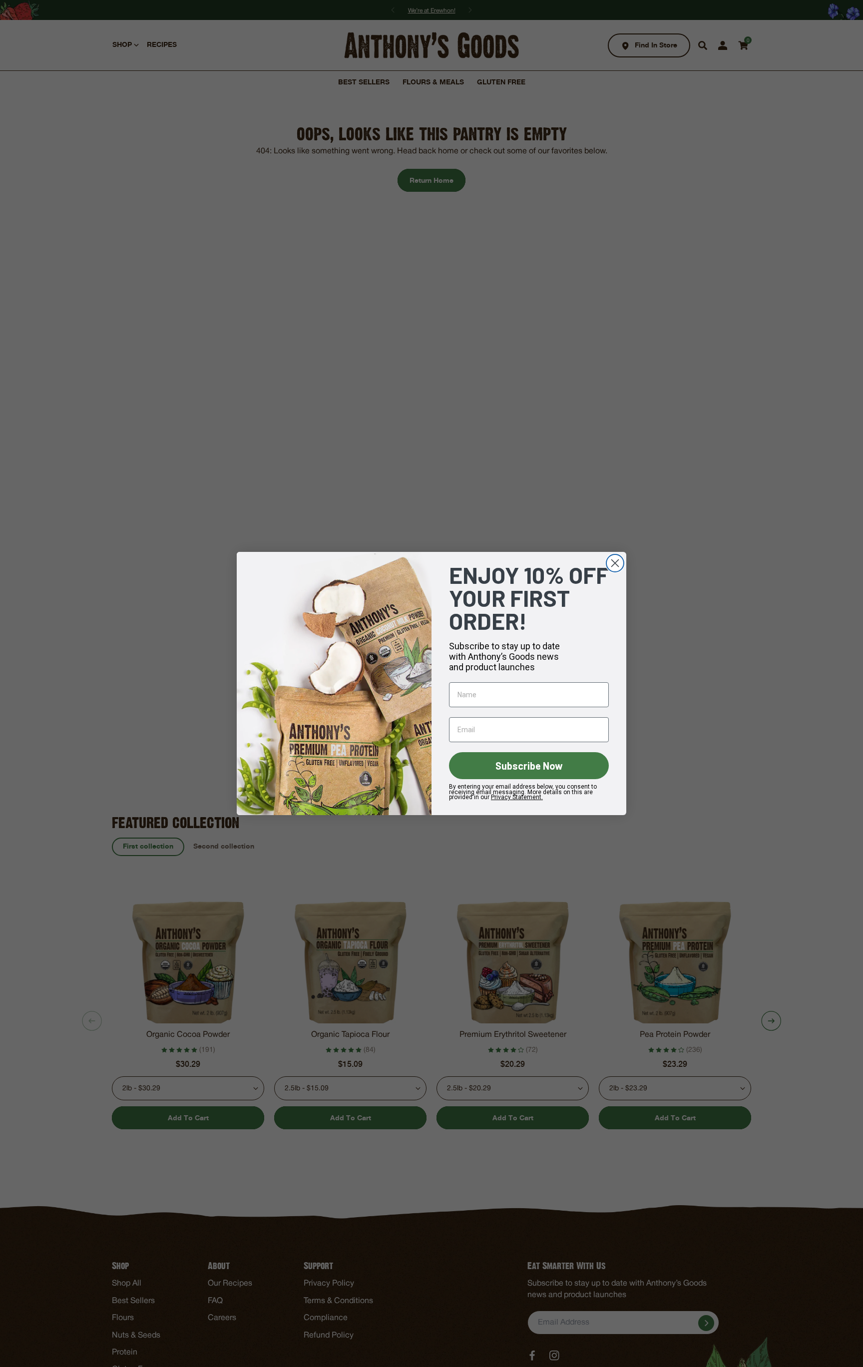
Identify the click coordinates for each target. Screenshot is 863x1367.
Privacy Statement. (517, 797)
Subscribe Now (529, 766)
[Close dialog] (615, 563)
